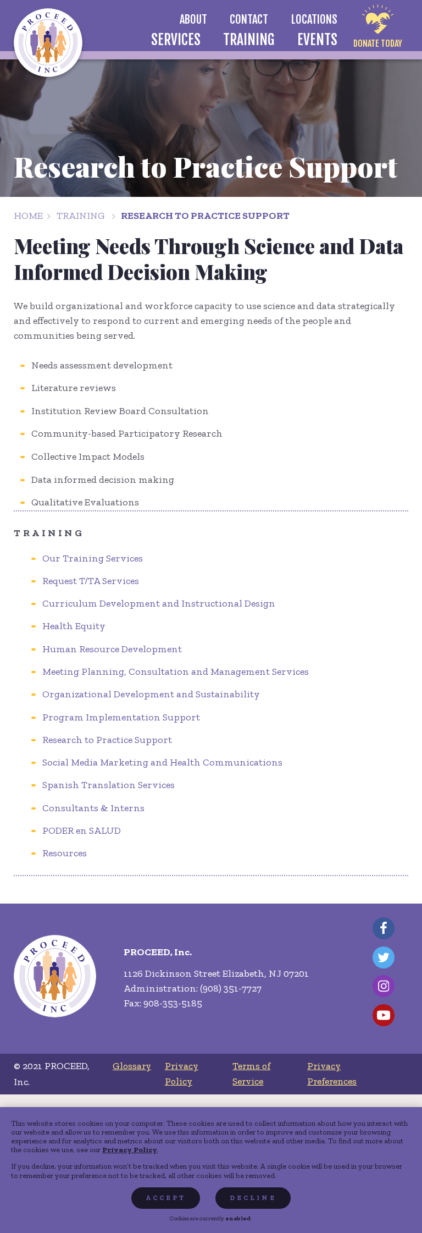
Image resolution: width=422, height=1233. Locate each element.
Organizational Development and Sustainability (151, 694)
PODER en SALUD (81, 830)
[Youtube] (384, 1015)
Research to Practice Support (205, 216)
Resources (64, 853)
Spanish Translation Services (108, 785)
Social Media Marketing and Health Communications (162, 762)
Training (81, 216)
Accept (166, 1198)
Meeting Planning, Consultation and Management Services (175, 671)
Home (28, 216)
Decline (253, 1198)
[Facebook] (384, 928)
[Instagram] (384, 986)
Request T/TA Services (90, 581)
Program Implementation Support (121, 717)
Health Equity (74, 626)
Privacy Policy (129, 1149)
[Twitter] (384, 957)
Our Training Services (92, 558)
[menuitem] (193, 19)
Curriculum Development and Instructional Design (158, 603)
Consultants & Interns (93, 808)
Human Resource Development (112, 649)
